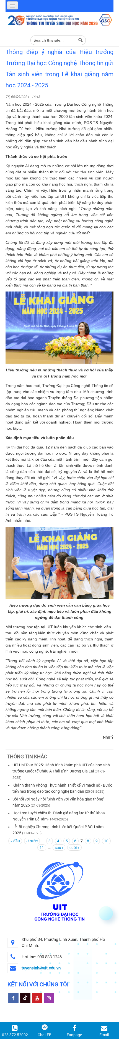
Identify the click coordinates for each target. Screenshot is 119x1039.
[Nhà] (59, 19)
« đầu (15, 841)
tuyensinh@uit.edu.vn (41, 967)
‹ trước (32, 841)
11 (42, 847)
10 (106, 841)
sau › (59, 847)
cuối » (74, 847)
